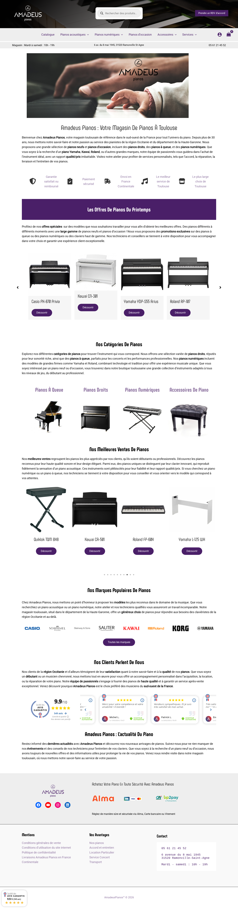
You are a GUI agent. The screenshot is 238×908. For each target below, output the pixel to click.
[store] (182, 181)
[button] (211, 13)
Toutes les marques (119, 642)
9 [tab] (130, 574)
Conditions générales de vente (41, 843)
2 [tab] (107, 574)
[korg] (181, 630)
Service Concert (99, 857)
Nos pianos (96, 843)
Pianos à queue (49, 389)
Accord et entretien (101, 847)
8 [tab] (127, 574)
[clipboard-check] (70, 181)
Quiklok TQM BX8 (46, 539)
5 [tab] (117, 574)
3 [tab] (111, 574)
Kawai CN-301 (88, 296)
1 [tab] (104, 574)
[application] (87, 34)
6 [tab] (120, 574)
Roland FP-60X (143, 539)
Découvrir (41, 312)
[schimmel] (57, 630)
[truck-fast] (107, 181)
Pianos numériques (142, 389)
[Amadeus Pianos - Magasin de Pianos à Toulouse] (53, 790)
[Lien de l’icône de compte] (219, 34)
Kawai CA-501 (95, 539)
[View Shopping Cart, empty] (228, 34)
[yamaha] (205, 630)
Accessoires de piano (189, 389)
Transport (95, 862)
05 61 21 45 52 (217, 45)
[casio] (33, 630)
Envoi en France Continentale (126, 181)
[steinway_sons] (82, 630)
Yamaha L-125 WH (192, 539)
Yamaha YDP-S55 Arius (141, 301)
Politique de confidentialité (39, 852)
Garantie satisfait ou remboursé (51, 181)
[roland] (156, 630)
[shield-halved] (33, 181)
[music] (145, 181)
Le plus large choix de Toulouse (200, 181)
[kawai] (131, 630)
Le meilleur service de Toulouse (163, 181)
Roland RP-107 (180, 301)
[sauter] (107, 630)
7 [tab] (123, 574)
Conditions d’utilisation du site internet (46, 847)
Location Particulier (101, 852)
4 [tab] (114, 574)
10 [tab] (133, 574)
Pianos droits (96, 389)
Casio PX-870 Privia (46, 301)
